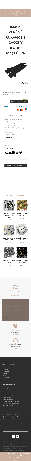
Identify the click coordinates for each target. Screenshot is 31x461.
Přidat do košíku (19, 101)
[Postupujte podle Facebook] (13, 436)
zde (6, 315)
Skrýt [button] (15, 460)
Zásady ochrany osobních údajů (11, 403)
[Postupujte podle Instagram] (17, 436)
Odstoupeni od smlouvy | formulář (11, 401)
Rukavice (18, 11)
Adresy (5, 375)
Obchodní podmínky (8, 395)
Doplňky (12, 11)
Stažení (5, 373)
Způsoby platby (7, 393)
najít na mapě (15, 334)
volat (15, 348)
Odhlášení (5, 379)
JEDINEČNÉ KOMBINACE (13, 304)
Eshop (6, 11)
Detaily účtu (6, 377)
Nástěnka (5, 369)
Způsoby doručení (7, 391)
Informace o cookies (8, 405)
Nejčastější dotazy (7, 389)
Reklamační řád (7, 397)
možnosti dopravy (15, 295)
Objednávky (6, 371)
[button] (25, 63)
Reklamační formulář (8, 399)
